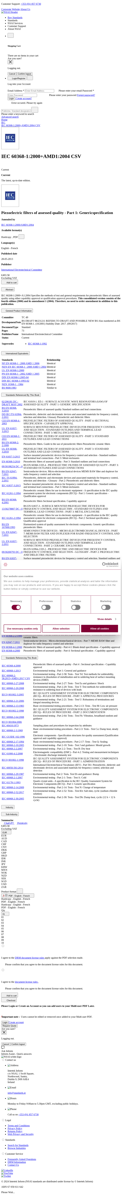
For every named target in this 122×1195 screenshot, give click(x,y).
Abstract (9, 289)
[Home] (9, 12)
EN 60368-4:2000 (11, 650)
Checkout (10, 1000)
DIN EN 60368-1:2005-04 (15, 377)
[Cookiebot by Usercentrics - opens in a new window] (104, 564)
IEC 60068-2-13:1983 (13, 705)
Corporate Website (10, 9)
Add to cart (11, 282)
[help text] (21, 236)
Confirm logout (24, 74)
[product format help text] (20, 891)
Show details (104, 619)
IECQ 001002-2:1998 (13, 710)
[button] (6, 832)
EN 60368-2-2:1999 (12, 636)
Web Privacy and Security (21, 1134)
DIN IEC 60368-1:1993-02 (15, 380)
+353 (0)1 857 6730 (31, 4)
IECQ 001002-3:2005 (13, 694)
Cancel (12, 74)
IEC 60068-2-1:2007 (12, 777)
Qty (3, 910)
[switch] (46, 607)
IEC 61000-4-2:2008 (12, 753)
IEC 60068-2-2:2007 (12, 748)
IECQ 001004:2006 (12, 722)
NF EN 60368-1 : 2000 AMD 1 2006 (20, 363)
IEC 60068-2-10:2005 (13, 745)
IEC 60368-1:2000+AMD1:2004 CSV (20, 125)
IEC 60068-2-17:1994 (13, 741)
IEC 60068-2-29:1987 (13, 774)
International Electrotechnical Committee (21, 269)
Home (4, 119)
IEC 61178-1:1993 (11, 782)
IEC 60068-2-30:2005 (13, 798)
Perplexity (22, 823)
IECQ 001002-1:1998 (13, 760)
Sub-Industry (11, 814)
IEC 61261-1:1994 (11, 493)
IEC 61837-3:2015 (11, 485)
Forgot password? (86, 95)
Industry (9, 807)
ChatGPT (8, 823)
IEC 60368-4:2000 (11, 665)
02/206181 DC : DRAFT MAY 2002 (12, 403)
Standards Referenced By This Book (22, 395)
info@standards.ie (17, 1093)
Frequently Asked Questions (22, 1159)
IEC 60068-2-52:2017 (13, 792)
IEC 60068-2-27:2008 (13, 683)
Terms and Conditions (19, 1125)
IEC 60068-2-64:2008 (13, 717)
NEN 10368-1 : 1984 (12, 384)
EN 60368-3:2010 (11, 461)
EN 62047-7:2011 (11, 642)
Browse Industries (17, 1148)
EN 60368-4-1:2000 (12, 647)
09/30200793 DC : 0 (12, 552)
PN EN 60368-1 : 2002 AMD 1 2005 (20, 373)
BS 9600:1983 (9, 387)
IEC (3, 122)
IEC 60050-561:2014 (12, 767)
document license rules (26, 982)
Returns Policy (15, 1131)
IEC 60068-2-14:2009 (13, 787)
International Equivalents (16, 353)
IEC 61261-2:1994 (11, 518)
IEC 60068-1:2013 (11, 670)
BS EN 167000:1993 (8, 526)
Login (11, 98)
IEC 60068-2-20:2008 (13, 688)
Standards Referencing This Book (21, 658)
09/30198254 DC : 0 (12, 466)
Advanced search (10, 116)
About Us (25, 9)
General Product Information (18, 311)
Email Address (45, 90)
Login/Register (18, 78)
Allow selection (61, 628)
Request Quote (9, 1026)
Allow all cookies (99, 628)
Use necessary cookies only (22, 628)
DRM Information (17, 1162)
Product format (9, 891)
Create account (16, 1022)
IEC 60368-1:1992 (37, 343)
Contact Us (13, 1165)
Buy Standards (15, 17)
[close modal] (10, 62)
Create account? (23, 98)
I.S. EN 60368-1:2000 (13, 370)
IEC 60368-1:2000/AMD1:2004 (17, 225)
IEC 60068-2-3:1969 (12, 730)
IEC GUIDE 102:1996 (13, 736)
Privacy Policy (15, 1128)
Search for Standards (18, 1145)
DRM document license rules (30, 957)
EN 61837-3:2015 (11, 456)
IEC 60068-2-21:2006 (13, 701)
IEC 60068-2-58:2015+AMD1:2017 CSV (16, 677)
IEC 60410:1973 (10, 725)
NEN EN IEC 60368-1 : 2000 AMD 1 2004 (24, 366)
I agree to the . (20, 982)
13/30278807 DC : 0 (12, 508)
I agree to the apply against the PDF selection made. (42, 957)
